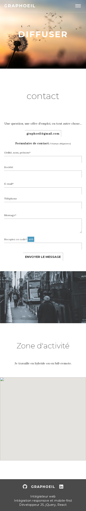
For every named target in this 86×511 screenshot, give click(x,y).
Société (8, 167)
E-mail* (9, 183)
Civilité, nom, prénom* (17, 152)
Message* (10, 215)
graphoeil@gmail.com (43, 133)
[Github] (25, 486)
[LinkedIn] (61, 486)
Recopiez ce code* (18, 239)
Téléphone (10, 198)
